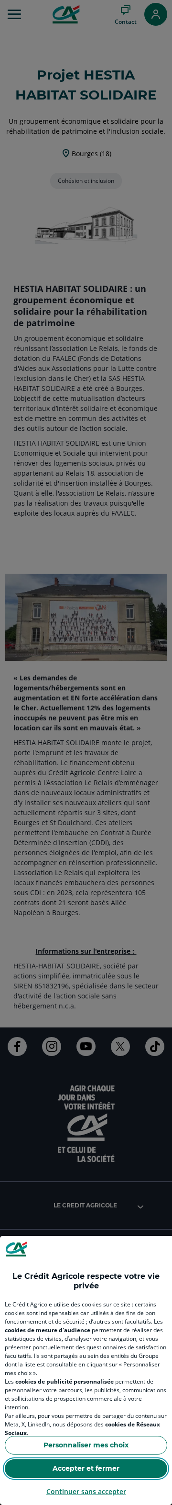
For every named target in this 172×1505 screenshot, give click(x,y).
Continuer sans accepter (86, 1491)
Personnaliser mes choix (86, 1445)
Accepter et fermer (86, 1468)
